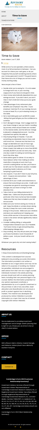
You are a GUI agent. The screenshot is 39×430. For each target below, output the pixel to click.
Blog (3, 29)
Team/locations (7, 20)
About (3, 16)
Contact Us (9, 367)
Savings (5, 63)
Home (3, 12)
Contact (5, 38)
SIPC (19, 399)
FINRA (16, 399)
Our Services (6, 25)
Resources (5, 33)
